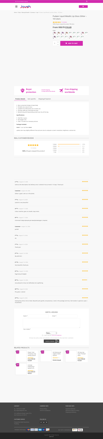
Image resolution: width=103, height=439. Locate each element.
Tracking (16, 424)
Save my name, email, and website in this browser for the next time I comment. (52, 338)
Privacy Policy (43, 409)
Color (54, 30)
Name (25, 316)
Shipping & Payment (44, 99)
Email (54, 316)
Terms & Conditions (56, 335)
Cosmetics (32, 12)
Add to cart (73, 43)
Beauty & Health (25, 12)
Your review (27, 329)
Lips (37, 12)
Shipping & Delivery (71, 412)
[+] (58, 42)
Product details (20, 99)
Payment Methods (70, 409)
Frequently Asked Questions (21, 422)
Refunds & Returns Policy (72, 410)
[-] (58, 44)
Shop (19, 12)
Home (15, 12)
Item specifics (32, 99)
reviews (64, 22)
